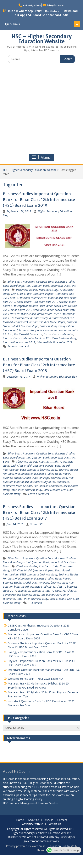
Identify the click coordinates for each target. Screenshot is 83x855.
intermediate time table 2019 (54, 342)
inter (70, 334)
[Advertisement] (41, 109)
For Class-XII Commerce (28, 334)
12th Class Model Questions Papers (32, 294)
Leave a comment (18, 346)
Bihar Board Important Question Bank (31, 281)
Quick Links (12, 24)
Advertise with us (32, 824)
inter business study (15, 338)
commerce (51, 330)
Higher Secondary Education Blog (57, 376)
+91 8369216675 (32, 5)
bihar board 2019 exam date (28, 310)
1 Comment (35, 603)
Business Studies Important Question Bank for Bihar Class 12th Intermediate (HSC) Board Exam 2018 (39, 365)
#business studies (26, 289)
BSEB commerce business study (29, 318)
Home (20, 820)
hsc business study (55, 334)
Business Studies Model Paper (47, 322)
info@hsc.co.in (55, 5)
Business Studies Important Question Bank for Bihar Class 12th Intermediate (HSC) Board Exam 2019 (39, 199)
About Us (34, 820)
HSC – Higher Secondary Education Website (42, 39)
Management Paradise (34, 803)
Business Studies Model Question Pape (26, 478)
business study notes (31, 330)
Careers (62, 820)
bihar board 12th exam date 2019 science (42, 302)
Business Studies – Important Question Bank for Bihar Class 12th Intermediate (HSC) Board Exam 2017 (39, 512)
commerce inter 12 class (17, 486)
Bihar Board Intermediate (36, 314)
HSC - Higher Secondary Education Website (30, 170)
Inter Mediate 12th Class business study (52, 338)
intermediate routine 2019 (19, 342)
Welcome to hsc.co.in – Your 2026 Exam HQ (35, 678)
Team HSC (36, 524)
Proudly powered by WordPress (25, 846)
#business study (48, 289)
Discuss (48, 820)
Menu (45, 157)
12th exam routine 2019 (32, 298)
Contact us (54, 824)
